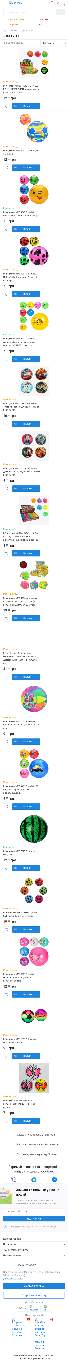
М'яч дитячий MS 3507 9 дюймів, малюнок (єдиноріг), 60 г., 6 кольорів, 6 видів (19, 977)
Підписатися (34, 1218)
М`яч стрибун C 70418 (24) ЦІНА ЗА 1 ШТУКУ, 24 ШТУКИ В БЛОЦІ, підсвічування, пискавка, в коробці (21, 536)
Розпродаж (13, 24)
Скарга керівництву (34, 1295)
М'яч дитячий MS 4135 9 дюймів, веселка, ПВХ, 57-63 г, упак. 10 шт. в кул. (21, 724)
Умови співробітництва (16, 1250)
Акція (41, 24)
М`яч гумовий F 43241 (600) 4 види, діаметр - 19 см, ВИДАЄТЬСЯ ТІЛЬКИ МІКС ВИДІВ (21, 471)
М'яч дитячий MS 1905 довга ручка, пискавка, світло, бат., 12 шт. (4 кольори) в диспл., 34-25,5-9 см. (21, 601)
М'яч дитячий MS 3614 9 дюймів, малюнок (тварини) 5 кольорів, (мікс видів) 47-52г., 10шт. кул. (19, 341)
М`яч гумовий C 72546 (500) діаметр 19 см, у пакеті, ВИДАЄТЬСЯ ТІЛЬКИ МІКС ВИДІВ (21, 406)
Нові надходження (17, 19)
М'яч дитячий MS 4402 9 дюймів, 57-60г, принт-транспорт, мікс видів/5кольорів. (21, 789)
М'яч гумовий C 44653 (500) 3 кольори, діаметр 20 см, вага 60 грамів (19, 1104)
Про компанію (10, 1244)
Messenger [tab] (54, 1180)
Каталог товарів (12, 1238)
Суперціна (43, 19)
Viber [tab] (13, 1180)
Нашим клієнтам (12, 1255)
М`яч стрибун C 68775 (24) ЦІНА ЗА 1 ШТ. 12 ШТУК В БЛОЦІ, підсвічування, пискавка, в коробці (21, 89)
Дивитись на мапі (13, 1278)
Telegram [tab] (34, 1180)
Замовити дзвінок (34, 1286)
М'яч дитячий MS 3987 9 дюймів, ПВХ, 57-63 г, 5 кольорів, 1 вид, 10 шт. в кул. (20, 277)
